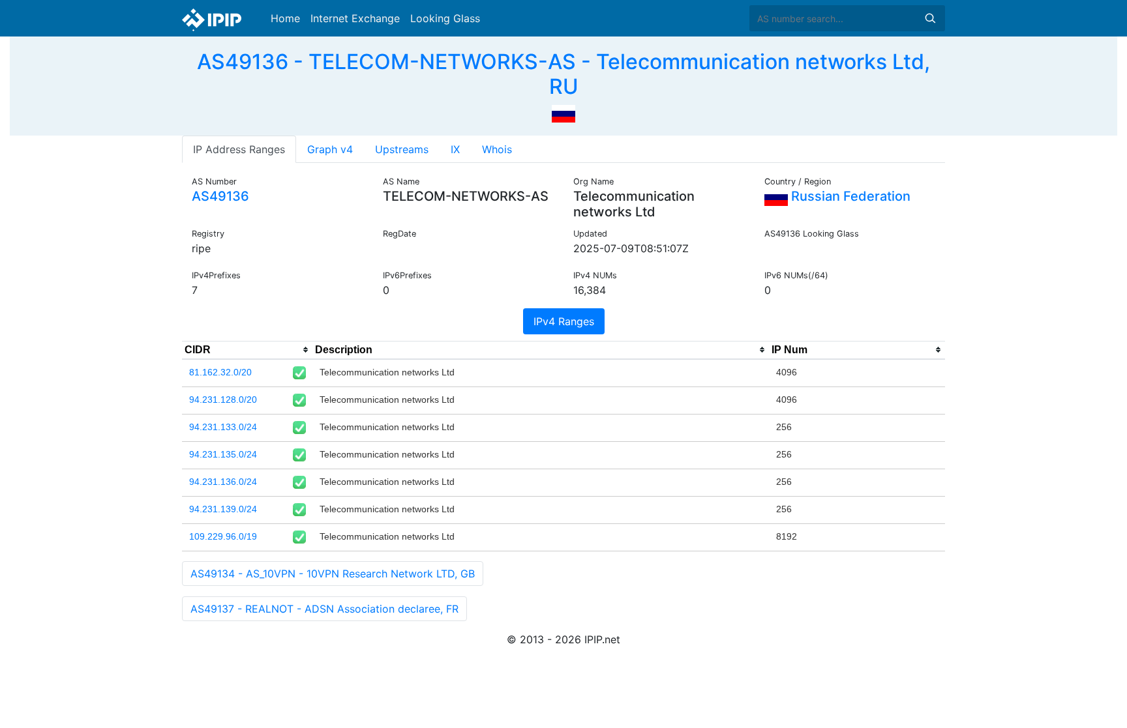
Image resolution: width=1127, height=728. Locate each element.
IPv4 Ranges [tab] (563, 321)
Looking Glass (445, 18)
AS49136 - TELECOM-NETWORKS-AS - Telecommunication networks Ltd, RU (563, 74)
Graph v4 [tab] (330, 149)
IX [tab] (455, 149)
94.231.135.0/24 (223, 454)
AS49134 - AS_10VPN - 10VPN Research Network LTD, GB (332, 573)
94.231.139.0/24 (223, 509)
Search (930, 18)
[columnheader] (247, 350)
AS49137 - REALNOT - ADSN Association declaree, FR (324, 608)
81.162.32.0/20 (220, 372)
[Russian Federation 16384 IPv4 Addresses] (563, 112)
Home (285, 18)
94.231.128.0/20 (223, 399)
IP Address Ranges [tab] (239, 149)
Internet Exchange (355, 18)
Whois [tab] (497, 149)
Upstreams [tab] (401, 149)
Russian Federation (849, 196)
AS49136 (220, 196)
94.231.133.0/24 (223, 427)
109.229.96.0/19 (223, 536)
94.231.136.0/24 (223, 481)
